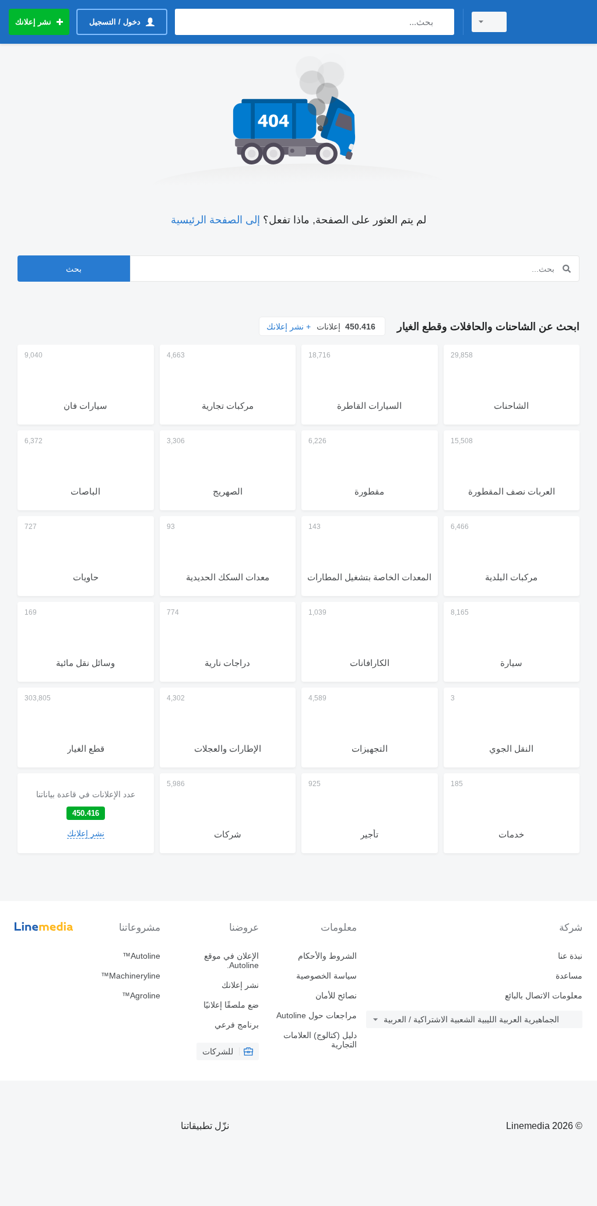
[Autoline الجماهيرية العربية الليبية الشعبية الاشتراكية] (553, 22)
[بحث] (443, 22)
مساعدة (569, 975)
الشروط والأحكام (327, 955)
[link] (85, 813)
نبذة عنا (570, 955)
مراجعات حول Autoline (316, 1015)
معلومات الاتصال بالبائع (543, 995)
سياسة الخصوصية (326, 975)
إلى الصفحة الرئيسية (215, 220)
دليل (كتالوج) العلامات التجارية (320, 1039)
